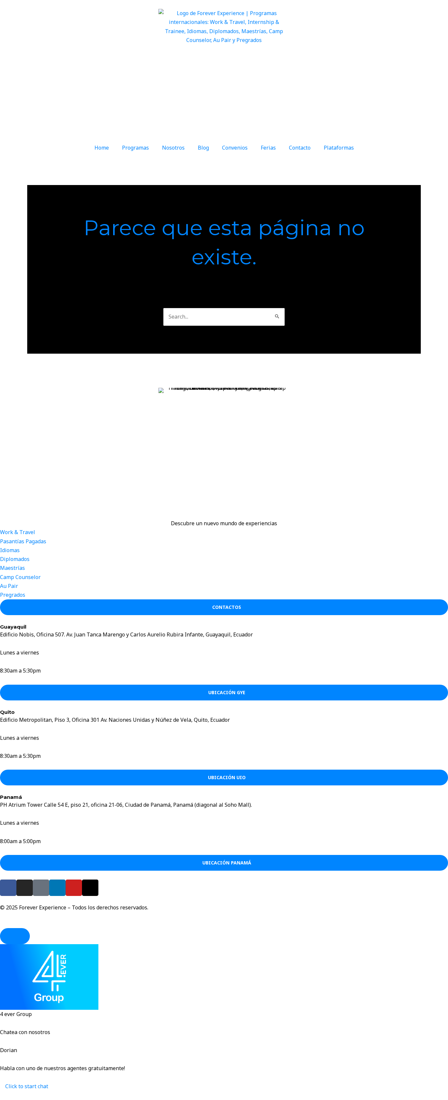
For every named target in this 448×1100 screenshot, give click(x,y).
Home (101, 147)
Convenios (235, 147)
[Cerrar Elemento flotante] (15, 936)
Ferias (268, 147)
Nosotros (173, 147)
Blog (203, 147)
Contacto (300, 147)
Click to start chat (26, 1086)
